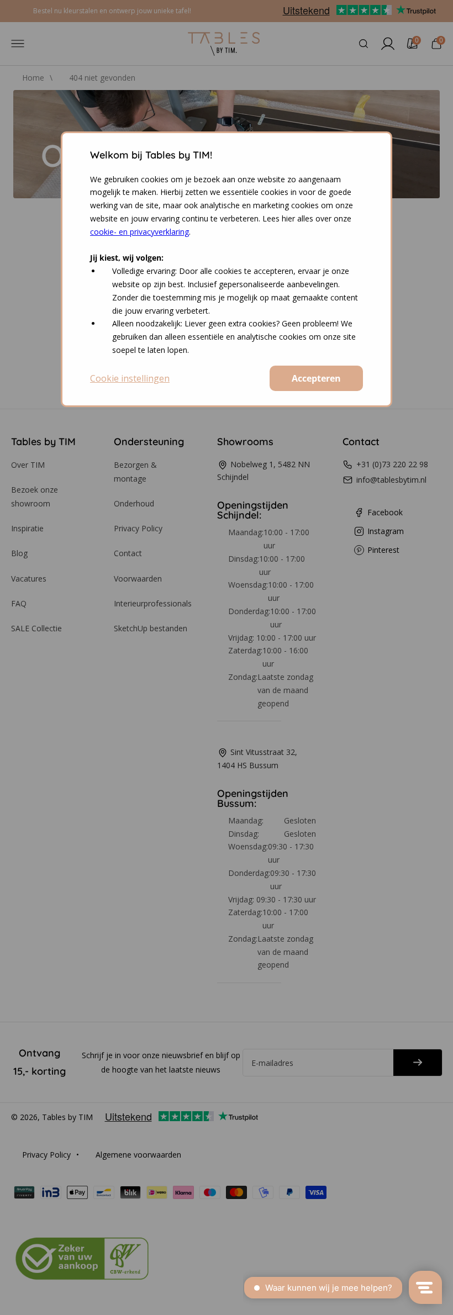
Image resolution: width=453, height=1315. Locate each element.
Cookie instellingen (130, 378)
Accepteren (316, 378)
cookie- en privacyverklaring (139, 231)
